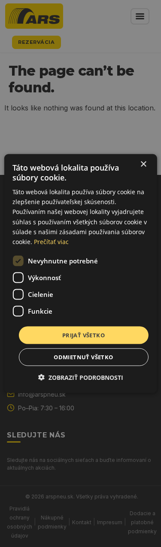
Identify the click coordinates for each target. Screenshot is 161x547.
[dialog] (80, 273)
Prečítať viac (51, 241)
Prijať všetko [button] (83, 335)
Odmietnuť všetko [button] (83, 357)
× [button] (143, 164)
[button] (80, 377)
